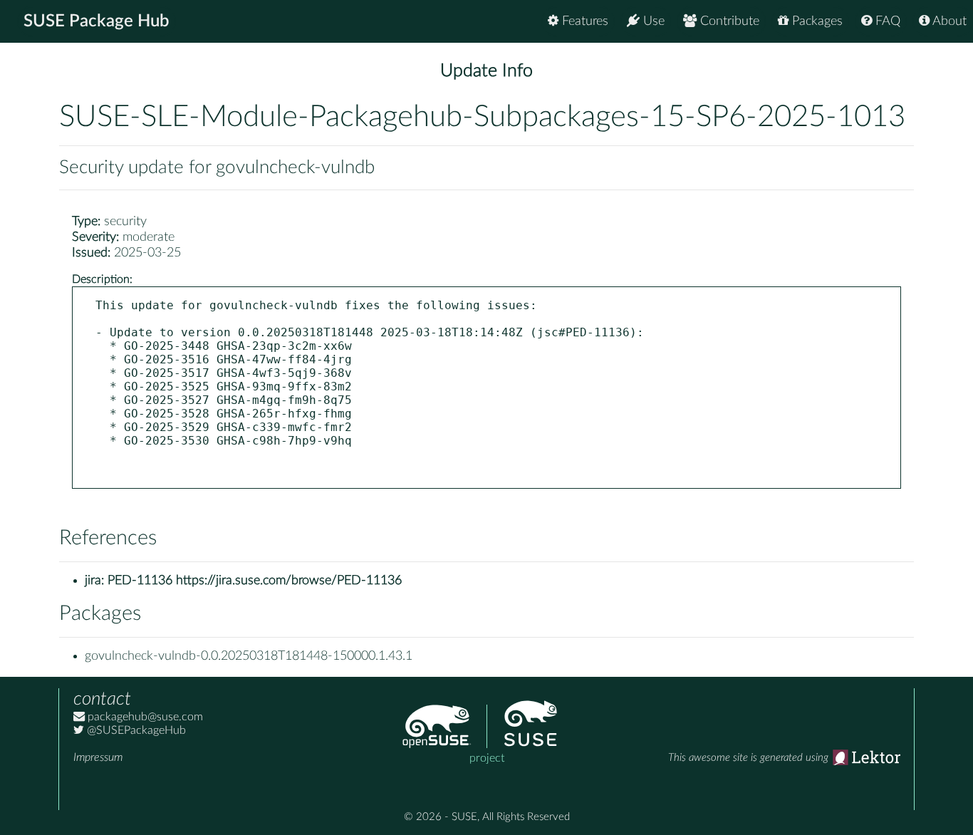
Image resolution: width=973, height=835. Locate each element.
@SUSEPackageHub (135, 730)
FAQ (886, 21)
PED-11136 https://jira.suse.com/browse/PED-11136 (255, 580)
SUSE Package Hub (97, 21)
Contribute (728, 21)
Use (652, 21)
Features (583, 21)
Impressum (98, 757)
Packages (816, 21)
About (948, 21)
